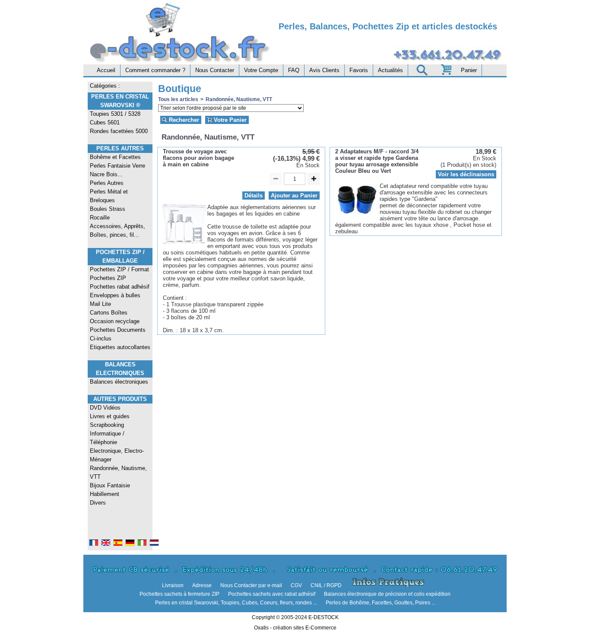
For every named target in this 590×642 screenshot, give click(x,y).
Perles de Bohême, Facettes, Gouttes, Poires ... (380, 603)
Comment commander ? (155, 70)
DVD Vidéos (105, 407)
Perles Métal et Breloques (109, 195)
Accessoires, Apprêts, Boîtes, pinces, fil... (117, 230)
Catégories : (105, 86)
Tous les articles (178, 99)
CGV (296, 585)
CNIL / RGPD (326, 585)
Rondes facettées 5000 (119, 131)
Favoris (358, 70)
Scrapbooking (107, 425)
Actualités (390, 70)
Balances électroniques (119, 381)
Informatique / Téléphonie (107, 437)
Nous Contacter (214, 70)
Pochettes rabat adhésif (119, 286)
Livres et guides (110, 416)
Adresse (202, 585)
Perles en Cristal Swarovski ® (120, 100)
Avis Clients (324, 70)
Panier (469, 70)
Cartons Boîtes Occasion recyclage (115, 316)
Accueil (106, 70)
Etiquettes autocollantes (120, 347)
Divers (98, 502)
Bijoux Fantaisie (110, 485)
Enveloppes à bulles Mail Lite (115, 299)
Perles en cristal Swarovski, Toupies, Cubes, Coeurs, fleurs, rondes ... (236, 603)
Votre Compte (261, 70)
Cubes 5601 (105, 122)
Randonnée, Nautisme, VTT (118, 472)
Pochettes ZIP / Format (119, 269)
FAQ (293, 70)
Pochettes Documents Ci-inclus (118, 334)
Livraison (173, 585)
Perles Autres (120, 148)
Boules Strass (107, 209)
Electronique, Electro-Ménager (117, 455)
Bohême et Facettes (115, 157)
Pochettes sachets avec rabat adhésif (271, 594)
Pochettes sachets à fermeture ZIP (179, 594)
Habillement (104, 494)
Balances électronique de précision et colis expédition (387, 594)
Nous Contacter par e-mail (251, 585)
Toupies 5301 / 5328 (115, 114)
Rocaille (100, 217)
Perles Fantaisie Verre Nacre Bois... (117, 170)
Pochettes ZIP (108, 278)
